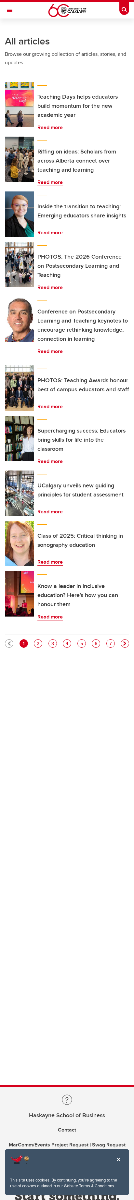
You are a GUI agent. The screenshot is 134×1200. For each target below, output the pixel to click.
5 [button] (83, 643)
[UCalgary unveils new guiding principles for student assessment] (19, 493)
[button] (125, 643)
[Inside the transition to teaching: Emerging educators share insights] (19, 214)
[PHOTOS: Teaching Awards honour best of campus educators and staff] (19, 388)
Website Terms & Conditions (89, 1186)
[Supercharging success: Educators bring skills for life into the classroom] (19, 438)
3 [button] (54, 643)
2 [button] (39, 643)
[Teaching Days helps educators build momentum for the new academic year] (19, 104)
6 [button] (97, 643)
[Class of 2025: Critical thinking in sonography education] (19, 543)
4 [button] (68, 643)
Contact (67, 1129)
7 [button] (112, 643)
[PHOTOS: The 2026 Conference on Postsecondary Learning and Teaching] (19, 264)
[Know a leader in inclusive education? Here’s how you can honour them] (19, 594)
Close (118, 1164)
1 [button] (25, 643)
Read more (50, 127)
